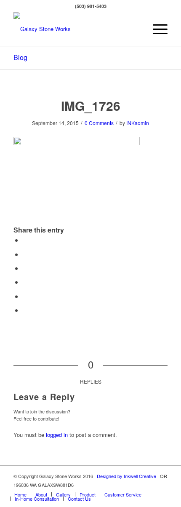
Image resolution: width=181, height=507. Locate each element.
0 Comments (99, 122)
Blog (20, 57)
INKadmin (137, 122)
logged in (57, 435)
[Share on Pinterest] (25, 281)
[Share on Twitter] (25, 254)
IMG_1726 (90, 106)
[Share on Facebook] (25, 239)
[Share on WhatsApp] (25, 268)
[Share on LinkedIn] (25, 296)
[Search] (136, 29)
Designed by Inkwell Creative (126, 476)
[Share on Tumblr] (25, 310)
